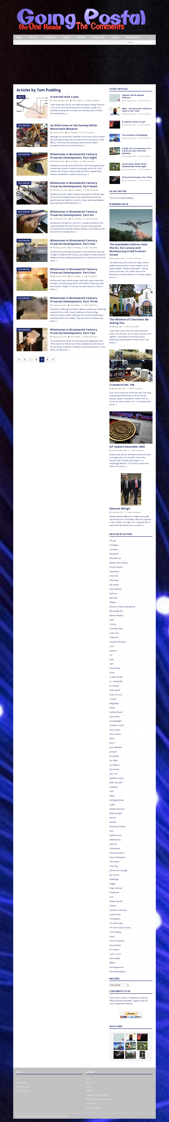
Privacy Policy (91, 1103)
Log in (19, 1078)
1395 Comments (137, 450)
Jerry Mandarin (115, 747)
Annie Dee (113, 576)
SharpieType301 (116, 901)
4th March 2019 (58, 161)
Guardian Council (116, 725)
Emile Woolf (114, 690)
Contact (89, 1091)
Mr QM (112, 817)
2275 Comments (134, 258)
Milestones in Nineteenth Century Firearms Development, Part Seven (74, 184)
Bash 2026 (90, 1082)
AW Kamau (114, 584)
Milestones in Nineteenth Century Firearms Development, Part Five (73, 242)
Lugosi (112, 804)
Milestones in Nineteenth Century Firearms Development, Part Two (73, 331)
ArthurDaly (114, 580)
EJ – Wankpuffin (116, 681)
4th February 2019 (59, 247)
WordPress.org (23, 1091)
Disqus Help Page (93, 1107)
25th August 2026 (130, 101)
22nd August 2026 (130, 180)
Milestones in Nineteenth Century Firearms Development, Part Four (73, 270)
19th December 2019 (60, 100)
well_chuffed (114, 958)
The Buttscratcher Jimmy (120, 927)
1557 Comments (145, 125)
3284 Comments (88, 161)
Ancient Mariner (116, 567)
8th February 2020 (119, 388)
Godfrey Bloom (116, 712)
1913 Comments (145, 114)
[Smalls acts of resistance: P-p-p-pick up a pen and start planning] (114, 151)
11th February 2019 (59, 219)
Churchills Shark (116, 628)
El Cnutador (114, 686)
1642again (113, 545)
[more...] (112, 277)
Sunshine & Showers (118, 910)
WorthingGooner (116, 967)
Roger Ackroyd (115, 888)
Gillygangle (114, 703)
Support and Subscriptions (97, 1095)
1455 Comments (145, 180)
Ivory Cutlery (114, 730)
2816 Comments (132, 326)
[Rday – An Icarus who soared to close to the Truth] (114, 111)
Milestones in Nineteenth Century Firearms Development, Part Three (74, 299)
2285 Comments (92, 219)
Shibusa (112, 905)
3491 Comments (90, 305)
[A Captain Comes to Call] (114, 125)
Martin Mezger (115, 813)
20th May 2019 (58, 132)
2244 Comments (134, 512)
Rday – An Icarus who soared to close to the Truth (137, 109)
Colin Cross (114, 633)
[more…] (63, 113)
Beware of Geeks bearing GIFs (122, 606)
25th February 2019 (59, 190)
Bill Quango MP (116, 611)
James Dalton (115, 734)
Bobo (111, 620)
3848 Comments (136, 388)
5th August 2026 (118, 258)
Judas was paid (115, 782)
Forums (115, 37)
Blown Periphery (116, 615)
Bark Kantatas (115, 589)
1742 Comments (145, 169)
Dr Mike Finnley (116, 677)
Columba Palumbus (117, 642)
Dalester (113, 650)
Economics (49, 37)
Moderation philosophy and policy (100, 1099)
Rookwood (114, 892)
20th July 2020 (117, 326)
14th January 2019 (59, 337)
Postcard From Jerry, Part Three (137, 177)
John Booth (114, 769)
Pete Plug (113, 866)
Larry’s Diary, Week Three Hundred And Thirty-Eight (134, 165)
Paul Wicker (114, 861)
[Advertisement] (84, 64)
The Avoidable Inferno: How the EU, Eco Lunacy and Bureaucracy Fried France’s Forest (128, 249)
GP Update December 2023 (127, 446)
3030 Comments (90, 276)
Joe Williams (114, 765)
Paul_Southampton (117, 857)
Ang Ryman (114, 571)
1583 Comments (145, 101)
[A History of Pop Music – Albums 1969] (142, 1055)
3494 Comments (92, 190)
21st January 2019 (59, 305)
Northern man (115, 835)
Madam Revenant (117, 809)
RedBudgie (114, 879)
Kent (111, 791)
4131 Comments (88, 132)
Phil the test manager (118, 870)
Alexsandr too (115, 558)
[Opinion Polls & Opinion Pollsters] (114, 98)
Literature (98, 37)
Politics (33, 37)
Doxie (111, 672)
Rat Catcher (114, 875)
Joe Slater (113, 760)
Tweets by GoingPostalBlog (121, 198)
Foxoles (112, 699)
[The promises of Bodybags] (114, 138)
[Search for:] (139, 42)
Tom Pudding (77, 100)
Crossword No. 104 (121, 385)
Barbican (113, 593)
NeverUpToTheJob (117, 826)
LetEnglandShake (116, 800)
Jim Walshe (114, 756)
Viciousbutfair (115, 945)
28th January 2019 (59, 276)
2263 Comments (91, 247)
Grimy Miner (114, 716)
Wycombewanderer (117, 971)
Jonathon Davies (116, 778)
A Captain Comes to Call (133, 121)
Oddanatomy (115, 839)
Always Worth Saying (118, 562)
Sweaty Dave (115, 914)
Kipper (112, 795)
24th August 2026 (130, 125)
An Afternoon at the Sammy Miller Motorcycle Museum (73, 127)
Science (66, 37)
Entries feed (21, 1082)
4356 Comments (90, 337)
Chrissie (112, 624)
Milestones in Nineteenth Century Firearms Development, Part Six (73, 213)
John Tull (113, 773)
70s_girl (112, 540)
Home (18, 37)
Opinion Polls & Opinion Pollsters (133, 96)
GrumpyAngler (115, 721)
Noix (111, 831)
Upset (111, 936)
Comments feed (23, 1087)
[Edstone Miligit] (130, 489)
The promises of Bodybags (135, 135)
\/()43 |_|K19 (115, 954)
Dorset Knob (114, 668)
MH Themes (62, 1116)
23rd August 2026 (130, 156)
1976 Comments (145, 138)
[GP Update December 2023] (130, 427)
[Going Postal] (81, 33)
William (112, 962)
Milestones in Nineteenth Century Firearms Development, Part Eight (73, 155)
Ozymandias (114, 848)
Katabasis (113, 787)
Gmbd (112, 708)
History (81, 37)
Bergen (112, 602)
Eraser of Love (115, 694)
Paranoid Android (116, 853)
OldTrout (113, 844)
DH (110, 655)
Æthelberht (114, 554)
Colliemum (114, 637)
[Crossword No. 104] (130, 366)
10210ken (113, 549)
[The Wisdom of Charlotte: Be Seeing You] (130, 300)
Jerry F (112, 743)
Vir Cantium (114, 949)
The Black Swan (116, 923)
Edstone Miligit (119, 508)
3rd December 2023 (119, 450)
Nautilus (112, 822)
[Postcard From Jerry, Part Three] (114, 180)
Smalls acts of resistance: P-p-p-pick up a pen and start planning (136, 150)
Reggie (112, 883)
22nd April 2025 (118, 512)
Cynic (111, 646)
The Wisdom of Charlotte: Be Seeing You (129, 321)
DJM (111, 664)
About (88, 1087)
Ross (111, 897)
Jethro (112, 738)
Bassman (113, 598)
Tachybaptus (114, 918)
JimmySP (113, 752)
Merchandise (132, 37)
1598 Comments (145, 156)
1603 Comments (93, 100)
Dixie (111, 659)
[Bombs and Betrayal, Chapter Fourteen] (130, 1055)
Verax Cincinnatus (117, 940)
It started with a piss (64, 97)
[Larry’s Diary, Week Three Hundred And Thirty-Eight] (114, 167)
